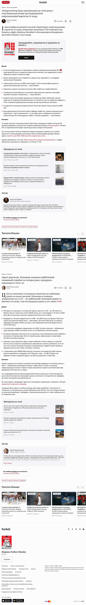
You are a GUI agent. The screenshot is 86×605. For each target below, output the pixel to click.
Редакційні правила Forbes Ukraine (12, 581)
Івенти (33, 569)
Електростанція (6, 226)
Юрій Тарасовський (12, 287)
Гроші (5, 159)
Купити (26, 57)
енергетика (24, 226)
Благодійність (31, 589)
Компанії (4, 262)
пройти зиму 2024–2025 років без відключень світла (26, 136)
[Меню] (83, 2)
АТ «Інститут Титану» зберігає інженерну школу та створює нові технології (14, 256)
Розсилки (18, 572)
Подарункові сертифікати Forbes (12, 592)
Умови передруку (7, 572)
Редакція (29, 581)
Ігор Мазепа (16, 226)
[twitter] (69, 529)
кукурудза (22, 480)
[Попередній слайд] (78, 487)
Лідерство (29, 260)
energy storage (33, 226)
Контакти (5, 566)
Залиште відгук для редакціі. (11, 219)
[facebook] (72, 529)
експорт (4, 480)
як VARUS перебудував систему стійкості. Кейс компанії (37, 255)
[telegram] (80, 529)
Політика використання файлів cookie (14, 578)
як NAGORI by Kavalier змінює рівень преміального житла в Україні (62, 256)
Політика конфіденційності (10, 575)
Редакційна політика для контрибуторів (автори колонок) (17, 585)
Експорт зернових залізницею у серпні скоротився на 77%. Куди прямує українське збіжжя (26, 419)
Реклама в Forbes (19, 589)
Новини (4, 7)
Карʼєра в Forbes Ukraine (9, 569)
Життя (53, 262)
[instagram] (76, 529)
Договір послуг (23, 569)
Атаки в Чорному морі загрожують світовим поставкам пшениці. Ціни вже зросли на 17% (27, 431)
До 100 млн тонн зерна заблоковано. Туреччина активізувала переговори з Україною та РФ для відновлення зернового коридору (25, 407)
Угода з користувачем (17, 566)
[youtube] (83, 529)
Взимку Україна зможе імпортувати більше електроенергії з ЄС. (26, 166)
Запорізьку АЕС (53, 125)
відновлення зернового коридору (14, 384)
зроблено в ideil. (78, 601)
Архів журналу (6, 589)
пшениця (15, 480)
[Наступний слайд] (82, 234)
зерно (10, 480)
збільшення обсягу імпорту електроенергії (39, 140)
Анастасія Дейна (11, 20)
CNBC (59, 301)
